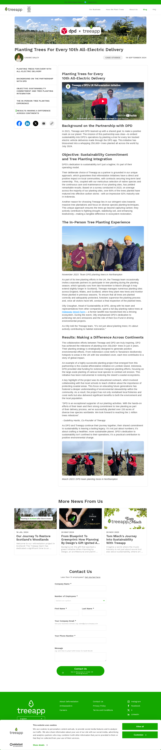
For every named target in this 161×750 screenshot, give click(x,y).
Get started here (92, 577)
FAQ (154, 9)
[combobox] (80, 600)
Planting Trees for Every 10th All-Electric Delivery (34, 70)
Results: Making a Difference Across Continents (34, 111)
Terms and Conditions (103, 710)
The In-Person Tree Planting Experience (33, 102)
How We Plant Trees (115, 9)
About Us (133, 9)
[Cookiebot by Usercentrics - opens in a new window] (16, 745)
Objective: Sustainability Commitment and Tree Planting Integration (35, 91)
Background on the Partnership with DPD (35, 79)
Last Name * (88, 608)
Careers (63, 710)
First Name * (61, 608)
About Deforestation (69, 701)
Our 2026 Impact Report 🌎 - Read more (80, 2)
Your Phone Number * (65, 636)
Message (59, 648)
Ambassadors (66, 706)
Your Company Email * (65, 621)
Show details (38, 745)
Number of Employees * (66, 596)
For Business (94, 9)
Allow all (140, 726)
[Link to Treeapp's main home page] (18, 9)
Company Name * (63, 584)
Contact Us (82, 670)
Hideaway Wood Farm (73, 312)
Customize (138, 735)
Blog (145, 9)
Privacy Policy (99, 706)
